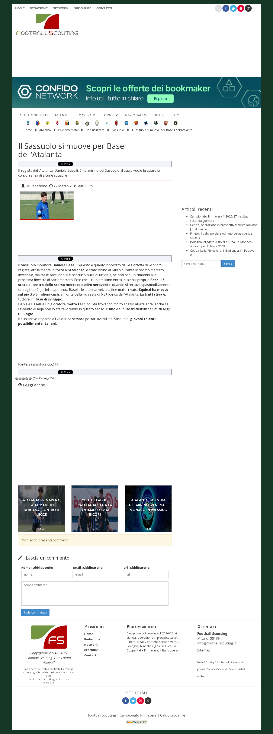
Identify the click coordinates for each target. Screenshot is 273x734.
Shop (177, 115)
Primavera (83, 115)
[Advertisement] (178, 44)
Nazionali (134, 115)
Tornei (108, 115)
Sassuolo (118, 130)
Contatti (104, 8)
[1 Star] (16, 378)
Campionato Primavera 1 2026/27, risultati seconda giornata (168, 633)
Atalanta (45, 130)
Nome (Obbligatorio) (37, 568)
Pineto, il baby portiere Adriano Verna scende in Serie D (165, 642)
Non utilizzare (94, 130)
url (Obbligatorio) (137, 568)
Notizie (160, 115)
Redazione (39, 8)
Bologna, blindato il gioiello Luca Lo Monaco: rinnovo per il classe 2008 (221, 244)
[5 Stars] (30, 378)
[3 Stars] (23, 378)
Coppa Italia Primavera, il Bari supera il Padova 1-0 (161, 650)
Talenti (61, 115)
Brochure (82, 8)
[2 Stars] (20, 378)
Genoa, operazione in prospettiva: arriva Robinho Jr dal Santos (169, 637)
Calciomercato (68, 130)
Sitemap (203, 650)
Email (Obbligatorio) (88, 568)
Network (60, 8)
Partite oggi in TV (33, 115)
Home (20, 8)
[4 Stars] (27, 378)
